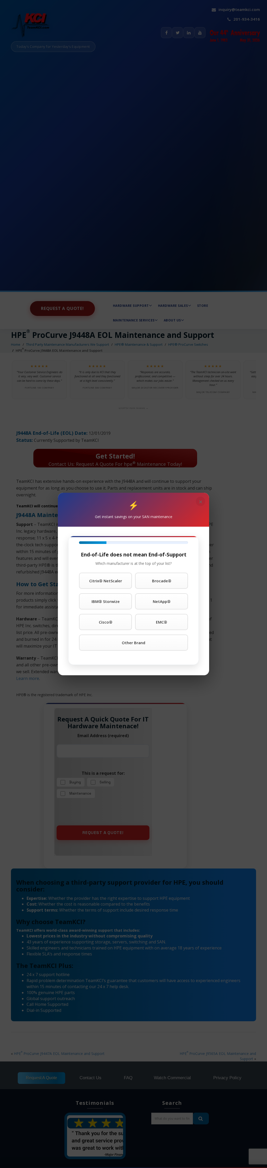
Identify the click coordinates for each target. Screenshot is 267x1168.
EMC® (161, 622)
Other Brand (133, 642)
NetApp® (162, 601)
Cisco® (105, 622)
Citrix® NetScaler (105, 580)
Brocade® (161, 580)
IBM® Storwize (106, 601)
